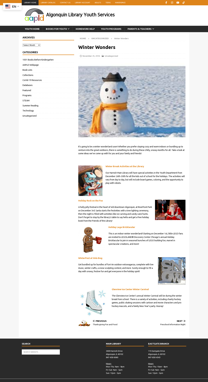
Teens (108, 3)
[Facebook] (166, 2)
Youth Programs (111, 29)
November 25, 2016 (91, 56)
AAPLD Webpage (31, 65)
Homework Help (85, 29)
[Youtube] (177, 2)
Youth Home (32, 29)
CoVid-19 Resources (32, 80)
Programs (27, 95)
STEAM (26, 100)
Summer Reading (30, 105)
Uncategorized (111, 56)
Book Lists (27, 70)
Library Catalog (48, 3)
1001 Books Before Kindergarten (38, 60)
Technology (28, 110)
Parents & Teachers (140, 29)
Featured (27, 90)
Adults (98, 3)
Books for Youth (56, 29)
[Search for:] (41, 352)
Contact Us (65, 3)
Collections (28, 75)
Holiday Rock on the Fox (90, 200)
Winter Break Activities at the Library (125, 166)
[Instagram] (172, 2)
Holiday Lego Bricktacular (121, 227)
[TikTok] (183, 2)
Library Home (30, 3)
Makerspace (120, 3)
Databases (28, 85)
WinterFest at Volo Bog (90, 258)
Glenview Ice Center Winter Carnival (130, 289)
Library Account (82, 3)
